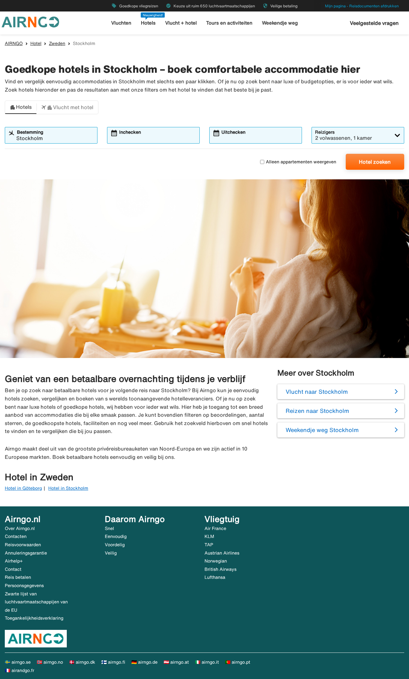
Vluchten (121, 22)
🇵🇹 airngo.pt (237, 662)
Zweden (57, 43)
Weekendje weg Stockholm (322, 430)
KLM (209, 536)
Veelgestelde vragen (374, 23)
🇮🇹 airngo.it (207, 662)
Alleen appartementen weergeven (301, 162)
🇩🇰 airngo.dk (82, 662)
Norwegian (215, 561)
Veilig (111, 553)
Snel (109, 528)
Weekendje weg (280, 22)
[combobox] (55, 138)
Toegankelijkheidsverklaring (34, 618)
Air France (215, 528)
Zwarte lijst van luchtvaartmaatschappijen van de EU (36, 602)
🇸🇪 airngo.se (18, 662)
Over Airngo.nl (20, 528)
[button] (20, 107)
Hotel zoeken (375, 161)
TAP (208, 544)
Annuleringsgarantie (26, 553)
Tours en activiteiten (229, 22)
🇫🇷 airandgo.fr (19, 670)
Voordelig (115, 544)
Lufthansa (214, 577)
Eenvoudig (116, 536)
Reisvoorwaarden (23, 544)
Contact (13, 569)
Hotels (148, 22)
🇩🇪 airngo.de (144, 662)
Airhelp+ (14, 561)
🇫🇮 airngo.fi (113, 662)
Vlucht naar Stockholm (317, 391)
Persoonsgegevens (24, 585)
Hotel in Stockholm (68, 488)
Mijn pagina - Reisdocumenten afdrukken (362, 6)
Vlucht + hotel (181, 22)
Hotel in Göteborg (23, 488)
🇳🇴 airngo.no (50, 662)
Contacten (16, 536)
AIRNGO (14, 43)
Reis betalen (18, 577)
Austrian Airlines (221, 553)
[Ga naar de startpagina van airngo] (30, 21)
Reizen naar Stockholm (317, 411)
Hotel (36, 43)
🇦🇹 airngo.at (176, 662)
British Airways (220, 569)
